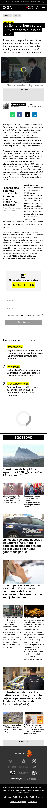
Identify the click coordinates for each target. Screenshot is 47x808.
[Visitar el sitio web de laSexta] (23, 761)
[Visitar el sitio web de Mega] (23, 767)
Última (30, 7)
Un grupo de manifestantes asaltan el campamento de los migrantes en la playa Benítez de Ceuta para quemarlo (25, 354)
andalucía (14, 367)
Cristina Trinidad (18, 104)
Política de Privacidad (31, 315)
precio (26, 193)
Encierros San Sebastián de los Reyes (16, 2)
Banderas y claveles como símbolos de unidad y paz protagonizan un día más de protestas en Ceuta (32, 501)
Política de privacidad (20, 797)
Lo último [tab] (31, 340)
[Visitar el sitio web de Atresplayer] (18, 779)
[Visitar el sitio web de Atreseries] (34, 767)
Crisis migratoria (18, 384)
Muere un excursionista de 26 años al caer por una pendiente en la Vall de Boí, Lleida (12, 728)
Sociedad (23, 437)
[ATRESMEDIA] (23, 753)
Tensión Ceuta (35, 2)
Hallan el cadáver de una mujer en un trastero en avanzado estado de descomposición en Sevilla (24, 373)
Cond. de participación (18, 802)
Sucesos (17, 16)
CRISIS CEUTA (15, 347)
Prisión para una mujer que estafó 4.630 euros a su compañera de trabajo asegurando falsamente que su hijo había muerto (22, 591)
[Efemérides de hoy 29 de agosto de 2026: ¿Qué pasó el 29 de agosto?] (23, 455)
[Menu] (44, 8)
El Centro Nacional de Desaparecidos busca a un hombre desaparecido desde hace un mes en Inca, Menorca (34, 729)
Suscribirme (23, 322)
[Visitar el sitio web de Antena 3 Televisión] (12, 761)
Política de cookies (37, 797)
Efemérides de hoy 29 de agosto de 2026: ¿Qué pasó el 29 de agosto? (23, 472)
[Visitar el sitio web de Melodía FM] (34, 773)
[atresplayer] (38, 8)
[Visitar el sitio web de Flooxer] (31, 779)
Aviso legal (7, 797)
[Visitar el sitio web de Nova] (12, 767)
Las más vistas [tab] (11, 340)
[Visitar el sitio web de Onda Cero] (12, 773)
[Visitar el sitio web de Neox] (34, 761)
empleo (21, 235)
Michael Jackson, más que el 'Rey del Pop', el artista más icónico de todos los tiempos (11, 499)
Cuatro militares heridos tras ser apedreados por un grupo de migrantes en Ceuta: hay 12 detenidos (23, 391)
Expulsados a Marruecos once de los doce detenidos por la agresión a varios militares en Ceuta (12, 622)
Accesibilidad (32, 802)
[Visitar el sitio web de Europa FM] (23, 773)
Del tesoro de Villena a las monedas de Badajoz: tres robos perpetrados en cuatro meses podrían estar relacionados (34, 622)
